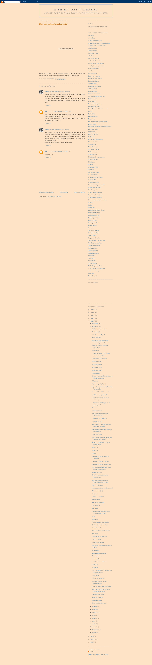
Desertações (91, 101)
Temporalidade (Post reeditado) (101, 586)
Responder (48, 105)
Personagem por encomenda (100, 522)
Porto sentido (96, 499)
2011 (92, 318)
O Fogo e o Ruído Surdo (95, 177)
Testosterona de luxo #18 (99, 359)
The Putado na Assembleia (100, 525)
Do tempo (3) (96, 332)
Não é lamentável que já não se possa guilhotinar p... (101, 590)
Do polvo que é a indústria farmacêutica (100, 476)
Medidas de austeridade (99, 562)
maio (94, 621)
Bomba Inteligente (93, 81)
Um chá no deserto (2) (98, 578)
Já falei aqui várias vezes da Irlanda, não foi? (100, 415)
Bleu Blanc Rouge (97, 597)
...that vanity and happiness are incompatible (101, 404)
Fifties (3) (95, 447)
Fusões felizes (96, 373)
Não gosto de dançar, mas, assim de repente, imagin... (101, 468)
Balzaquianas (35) (97, 491)
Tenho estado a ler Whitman (96, 240)
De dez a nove (92, 99)
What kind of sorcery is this (96, 268)
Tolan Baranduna (93, 253)
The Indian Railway (94, 245)
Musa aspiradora (97, 364)
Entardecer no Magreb (98, 335)
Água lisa (91, 273)
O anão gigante (92, 190)
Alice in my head (93, 53)
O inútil (90, 202)
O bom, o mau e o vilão (95, 192)
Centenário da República (99, 419)
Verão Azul (91, 256)
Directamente (96, 408)
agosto (94, 612)
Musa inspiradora (97, 370)
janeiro (94, 633)
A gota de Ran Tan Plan (95, 40)
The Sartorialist (92, 248)
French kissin (92, 124)
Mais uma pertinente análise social (102, 488)
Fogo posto (91, 119)
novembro (95, 326)
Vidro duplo (92, 261)
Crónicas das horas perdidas (96, 96)
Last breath (91, 137)
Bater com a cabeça (94, 76)
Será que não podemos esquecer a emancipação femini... (102, 438)
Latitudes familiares (98, 594)
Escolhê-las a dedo (97, 528)
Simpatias (95, 494)
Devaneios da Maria (94, 106)
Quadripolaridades (93, 223)
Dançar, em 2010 (97, 472)
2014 (92, 309)
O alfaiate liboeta (93, 182)
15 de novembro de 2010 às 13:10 (61, 111)
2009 (92, 636)
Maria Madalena (93, 147)
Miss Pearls (91, 162)
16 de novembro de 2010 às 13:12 (61, 151)
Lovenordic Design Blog (95, 139)
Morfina (90, 164)
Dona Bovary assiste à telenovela (98, 109)
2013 (92, 312)
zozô (46, 111)
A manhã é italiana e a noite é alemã (99, 43)
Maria (47, 91)
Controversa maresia (94, 94)
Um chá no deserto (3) (98, 497)
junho (94, 618)
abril (93, 624)
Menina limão (92, 154)
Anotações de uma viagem (96, 63)
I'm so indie (95, 575)
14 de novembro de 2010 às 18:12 (59, 91)
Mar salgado (92, 144)
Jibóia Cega (91, 132)
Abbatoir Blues (92, 51)
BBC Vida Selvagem (98, 502)
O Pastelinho (92, 180)
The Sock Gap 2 (93, 250)
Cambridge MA (93, 84)
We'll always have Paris (95, 266)
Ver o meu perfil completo (98, 654)
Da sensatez (95, 550)
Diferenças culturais (98, 542)
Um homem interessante (99, 329)
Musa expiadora (96, 361)
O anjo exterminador (94, 187)
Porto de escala (92, 220)
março (94, 627)
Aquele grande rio (93, 68)
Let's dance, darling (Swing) (100, 461)
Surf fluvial (95, 508)
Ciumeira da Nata (97, 421)
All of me (91, 56)
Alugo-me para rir (93, 58)
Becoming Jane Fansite (95, 78)
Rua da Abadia (92, 225)
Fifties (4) (95, 381)
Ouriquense (91, 208)
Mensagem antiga (79, 192)
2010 (92, 321)
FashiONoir (91, 114)
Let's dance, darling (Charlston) (101, 464)
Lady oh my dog (93, 134)
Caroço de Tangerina (94, 86)
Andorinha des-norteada (95, 61)
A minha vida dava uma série (97, 46)
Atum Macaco (92, 73)
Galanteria (95, 567)
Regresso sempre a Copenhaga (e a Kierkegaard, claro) (102, 377)
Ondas (90, 205)
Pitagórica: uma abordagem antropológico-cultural (100, 341)
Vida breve (91, 258)
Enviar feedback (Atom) (54, 196)
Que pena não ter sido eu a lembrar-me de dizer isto (100, 481)
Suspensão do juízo (94, 238)
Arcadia (90, 71)
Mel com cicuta (93, 152)
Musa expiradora (97, 367)
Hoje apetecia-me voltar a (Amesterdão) (99, 582)
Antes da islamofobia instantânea (102, 392)
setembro (95, 609)
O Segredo (95, 519)
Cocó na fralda (92, 89)
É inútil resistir (92, 276)
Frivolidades (95, 351)
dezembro (95, 323)
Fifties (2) (95, 450)
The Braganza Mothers (95, 243)
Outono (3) (95, 565)
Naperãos (91, 170)
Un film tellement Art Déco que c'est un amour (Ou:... (101, 354)
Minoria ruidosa (93, 159)
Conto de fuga (92, 91)
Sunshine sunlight (93, 233)
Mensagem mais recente (46, 192)
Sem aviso (91, 228)
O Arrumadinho (93, 175)
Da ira (93, 516)
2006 (92, 642)
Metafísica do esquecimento (96, 157)
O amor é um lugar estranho (96, 185)
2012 (92, 315)
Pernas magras (96, 505)
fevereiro (95, 630)
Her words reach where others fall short (99, 127)
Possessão (95, 534)
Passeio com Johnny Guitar (96, 210)
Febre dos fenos (93, 116)
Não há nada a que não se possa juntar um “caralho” (101, 425)
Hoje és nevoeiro (93, 129)
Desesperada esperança (95, 104)
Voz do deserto (92, 263)
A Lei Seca (91, 38)
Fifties (94, 453)
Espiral (90, 111)
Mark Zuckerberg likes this (100, 395)
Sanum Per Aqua (97, 600)
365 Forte (91, 35)
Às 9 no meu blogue (94, 271)
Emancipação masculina (99, 553)
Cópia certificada (97, 434)
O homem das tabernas (95, 197)
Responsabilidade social (99, 603)
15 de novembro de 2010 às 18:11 (59, 129)
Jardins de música (97, 411)
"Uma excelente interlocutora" (101, 531)
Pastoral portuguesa (94, 213)
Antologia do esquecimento (96, 66)
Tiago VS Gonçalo (97, 485)
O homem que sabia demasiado (97, 200)
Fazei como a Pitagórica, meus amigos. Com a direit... (101, 512)
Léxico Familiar (93, 142)
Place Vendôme (96, 338)
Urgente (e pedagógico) (99, 384)
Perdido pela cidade (94, 218)
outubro (94, 606)
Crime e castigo (96, 539)
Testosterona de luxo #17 (99, 536)
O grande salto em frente (95, 195)
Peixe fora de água (93, 215)
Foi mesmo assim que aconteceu (97, 121)
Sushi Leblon (92, 235)
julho (94, 615)
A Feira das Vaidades (76, 9)
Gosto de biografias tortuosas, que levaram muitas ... (102, 571)
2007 (92, 639)
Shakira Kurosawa (93, 230)
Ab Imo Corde (92, 48)
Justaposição (95, 559)
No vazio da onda (93, 172)
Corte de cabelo (96, 556)
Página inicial (64, 192)
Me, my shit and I (93, 149)
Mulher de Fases (93, 167)
